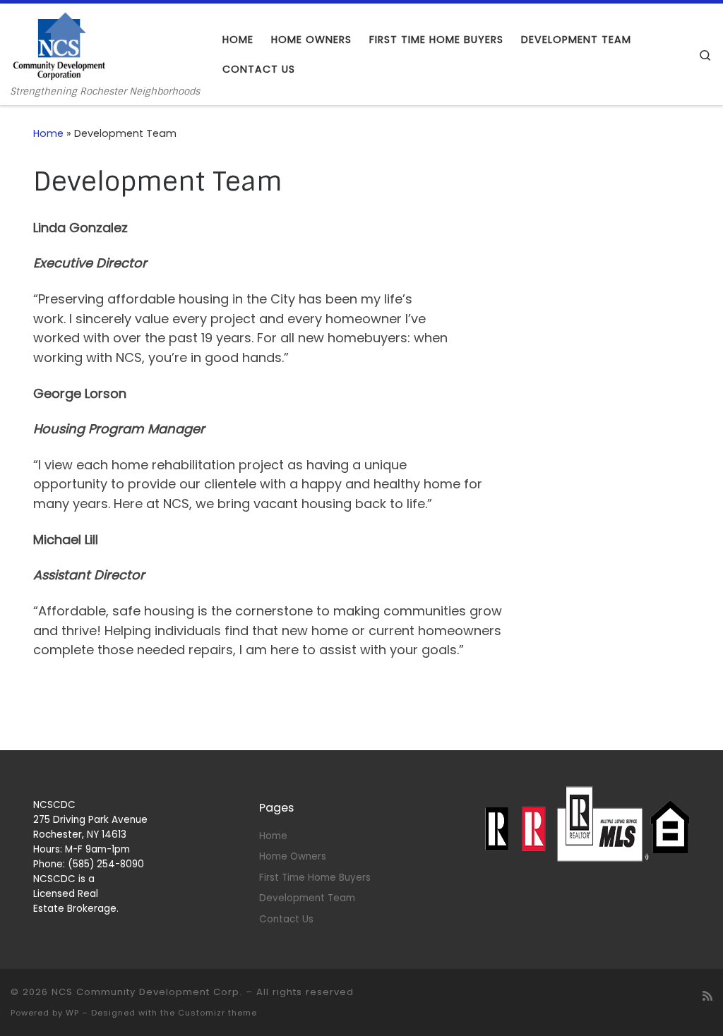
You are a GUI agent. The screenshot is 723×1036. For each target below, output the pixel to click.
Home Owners (292, 856)
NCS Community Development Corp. (147, 992)
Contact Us (286, 919)
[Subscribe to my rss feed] (707, 996)
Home (48, 133)
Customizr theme (217, 1012)
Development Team (307, 898)
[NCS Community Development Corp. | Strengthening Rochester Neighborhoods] (59, 44)
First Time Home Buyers (315, 877)
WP (72, 1012)
